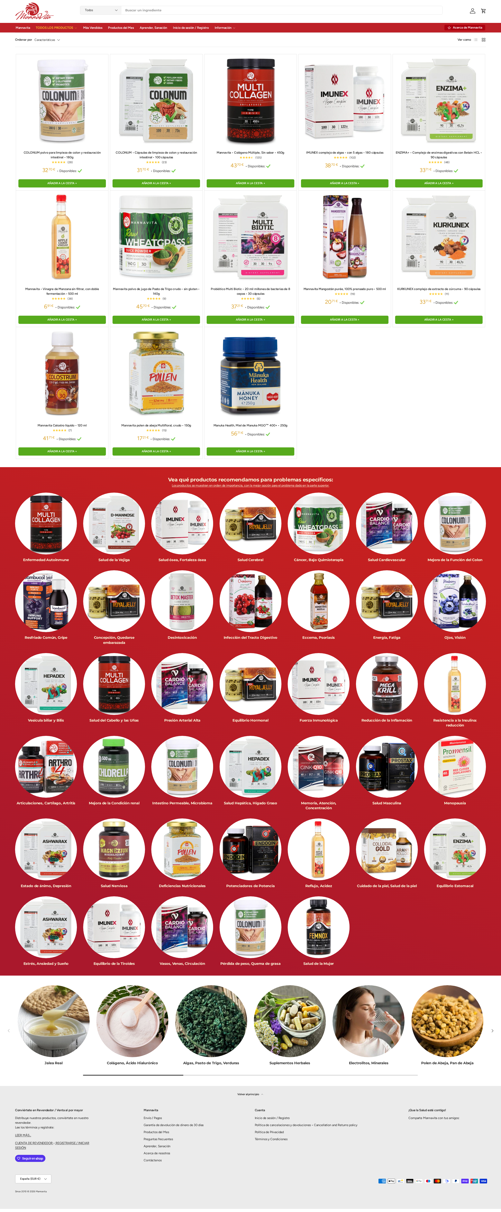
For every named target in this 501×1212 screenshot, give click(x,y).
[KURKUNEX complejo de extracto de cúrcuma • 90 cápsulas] (439, 237)
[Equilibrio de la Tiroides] (114, 927)
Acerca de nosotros (157, 1153)
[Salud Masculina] (387, 767)
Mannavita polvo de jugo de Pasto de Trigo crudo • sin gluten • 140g (156, 291)
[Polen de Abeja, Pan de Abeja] (447, 1021)
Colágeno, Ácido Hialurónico (132, 1063)
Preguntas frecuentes (158, 1139)
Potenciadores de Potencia (250, 886)
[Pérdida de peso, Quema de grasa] (250, 927)
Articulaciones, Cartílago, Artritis (46, 803)
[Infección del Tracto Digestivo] (250, 601)
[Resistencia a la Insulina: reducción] (455, 684)
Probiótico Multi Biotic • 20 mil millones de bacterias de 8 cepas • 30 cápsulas (250, 291)
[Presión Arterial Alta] (182, 684)
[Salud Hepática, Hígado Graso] (250, 767)
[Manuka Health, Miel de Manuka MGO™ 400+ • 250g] (250, 373)
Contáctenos (152, 1160)
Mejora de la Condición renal (114, 803)
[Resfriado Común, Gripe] (46, 601)
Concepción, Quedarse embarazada (114, 640)
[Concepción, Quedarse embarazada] (114, 601)
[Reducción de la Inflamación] (387, 684)
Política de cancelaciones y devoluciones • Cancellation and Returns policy (306, 1125)
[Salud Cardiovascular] (387, 523)
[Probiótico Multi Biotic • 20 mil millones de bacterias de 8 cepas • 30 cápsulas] (250, 237)
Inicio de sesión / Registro (191, 28)
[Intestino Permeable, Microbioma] (182, 767)
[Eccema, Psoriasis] (319, 601)
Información (223, 28)
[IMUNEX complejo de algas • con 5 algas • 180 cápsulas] (345, 100)
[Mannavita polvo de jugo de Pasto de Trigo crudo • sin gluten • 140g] (156, 237)
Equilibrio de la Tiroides (114, 963)
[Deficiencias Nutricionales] (182, 849)
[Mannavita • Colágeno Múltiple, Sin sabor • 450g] (250, 100)
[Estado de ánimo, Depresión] (46, 849)
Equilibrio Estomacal (455, 886)
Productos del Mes (121, 28)
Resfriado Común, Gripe (46, 637)
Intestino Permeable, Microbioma (182, 803)
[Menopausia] (455, 767)
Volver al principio (248, 1094)
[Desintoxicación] (182, 601)
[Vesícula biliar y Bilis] (46, 684)
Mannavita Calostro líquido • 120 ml (62, 425)
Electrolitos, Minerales (368, 1063)
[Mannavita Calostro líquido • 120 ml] (62, 373)
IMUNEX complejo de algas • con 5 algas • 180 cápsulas (344, 152)
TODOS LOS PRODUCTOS (54, 28)
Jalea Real (53, 1063)
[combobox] (261, 10)
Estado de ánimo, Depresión (46, 886)
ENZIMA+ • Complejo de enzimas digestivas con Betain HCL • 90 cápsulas (439, 155)
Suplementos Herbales (289, 1063)
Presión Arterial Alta (182, 720)
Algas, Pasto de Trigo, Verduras (211, 1063)
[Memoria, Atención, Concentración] (319, 767)
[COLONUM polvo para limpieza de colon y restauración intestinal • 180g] (62, 100)
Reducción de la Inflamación (386, 720)
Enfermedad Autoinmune (46, 560)
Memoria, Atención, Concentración (318, 805)
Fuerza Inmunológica (319, 720)
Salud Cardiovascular (386, 560)
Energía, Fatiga (386, 637)
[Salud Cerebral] (250, 523)
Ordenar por (23, 39)
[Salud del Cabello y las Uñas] (114, 684)
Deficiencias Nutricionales (182, 886)
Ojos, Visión (455, 637)
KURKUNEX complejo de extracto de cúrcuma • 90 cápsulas (438, 289)
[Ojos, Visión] (455, 601)
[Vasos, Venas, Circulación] (182, 927)
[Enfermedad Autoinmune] (46, 523)
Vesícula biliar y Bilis (46, 720)
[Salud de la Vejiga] (114, 523)
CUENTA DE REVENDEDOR (34, 1143)
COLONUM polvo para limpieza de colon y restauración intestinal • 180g (62, 155)
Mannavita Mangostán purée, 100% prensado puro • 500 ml (345, 289)
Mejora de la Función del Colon (455, 560)
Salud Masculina (386, 803)
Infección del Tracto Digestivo (251, 637)
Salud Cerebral (250, 560)
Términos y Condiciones (271, 1139)
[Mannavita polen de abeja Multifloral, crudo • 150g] (156, 373)
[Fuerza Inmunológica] (319, 684)
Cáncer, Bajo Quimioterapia (318, 560)
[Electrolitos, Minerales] (368, 1021)
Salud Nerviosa (114, 886)
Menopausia (455, 803)
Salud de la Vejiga (114, 560)
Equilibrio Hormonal (250, 720)
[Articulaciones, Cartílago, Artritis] (46, 767)
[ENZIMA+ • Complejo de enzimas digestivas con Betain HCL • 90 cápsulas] (439, 100)
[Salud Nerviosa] (114, 849)
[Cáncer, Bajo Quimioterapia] (319, 523)
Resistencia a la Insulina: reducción (455, 722)
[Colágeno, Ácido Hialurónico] (132, 1021)
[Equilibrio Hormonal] (250, 684)
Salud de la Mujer (318, 963)
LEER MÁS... (23, 1135)
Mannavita (23, 28)
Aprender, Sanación (153, 28)
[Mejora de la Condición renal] (114, 767)
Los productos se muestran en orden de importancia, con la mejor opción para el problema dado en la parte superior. (250, 485)
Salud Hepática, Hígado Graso (250, 803)
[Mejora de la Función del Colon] (455, 523)
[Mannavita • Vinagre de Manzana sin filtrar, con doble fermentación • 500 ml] (62, 237)
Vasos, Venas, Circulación (182, 963)
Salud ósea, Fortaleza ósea (182, 560)
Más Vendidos (92, 28)
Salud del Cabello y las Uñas (114, 720)
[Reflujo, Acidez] (319, 849)
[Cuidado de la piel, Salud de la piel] (387, 849)
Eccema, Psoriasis (318, 637)
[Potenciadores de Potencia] (250, 849)
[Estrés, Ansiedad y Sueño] (46, 927)
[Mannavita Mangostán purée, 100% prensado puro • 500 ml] (345, 237)
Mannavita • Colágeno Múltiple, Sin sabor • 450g (250, 152)
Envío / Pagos (153, 1118)
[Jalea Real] (54, 1021)
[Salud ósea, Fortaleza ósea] (182, 523)
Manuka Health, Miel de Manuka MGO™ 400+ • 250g (251, 425)
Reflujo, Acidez (318, 886)
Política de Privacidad (269, 1132)
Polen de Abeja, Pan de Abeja (447, 1063)
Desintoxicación (182, 637)
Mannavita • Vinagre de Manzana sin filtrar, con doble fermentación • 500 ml (62, 291)
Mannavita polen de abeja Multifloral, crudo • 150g (156, 425)
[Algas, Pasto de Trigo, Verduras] (211, 1021)
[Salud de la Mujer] (319, 927)
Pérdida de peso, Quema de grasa (250, 963)
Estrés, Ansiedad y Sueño (46, 963)
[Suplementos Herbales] (290, 1021)
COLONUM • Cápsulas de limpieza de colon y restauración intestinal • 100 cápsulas (156, 155)
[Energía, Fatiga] (387, 601)
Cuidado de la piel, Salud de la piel (387, 886)
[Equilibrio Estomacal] (455, 849)
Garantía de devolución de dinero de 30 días (174, 1125)
